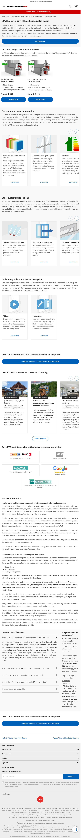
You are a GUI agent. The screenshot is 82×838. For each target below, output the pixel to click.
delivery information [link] (64, 812)
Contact (4, 758)
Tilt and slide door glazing (13, 242)
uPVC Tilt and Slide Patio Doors (15, 738)
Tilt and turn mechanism (42, 242)
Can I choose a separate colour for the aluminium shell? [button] (23, 675)
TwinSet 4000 (7, 81)
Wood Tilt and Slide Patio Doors (65, 738)
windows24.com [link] (22, 836)
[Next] (76, 132)
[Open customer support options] (75, 829)
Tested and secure (8, 767)
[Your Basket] (76, 6)
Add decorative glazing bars (43, 156)
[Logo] (17, 6)
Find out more (6, 754)
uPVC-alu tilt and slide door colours (14, 157)
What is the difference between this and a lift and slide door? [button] (24, 682)
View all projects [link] (40, 438)
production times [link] (25, 826)
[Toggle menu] (4, 6)
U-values (65, 156)
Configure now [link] (40, 41)
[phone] (70, 6)
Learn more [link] (15, 182)
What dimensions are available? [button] (13, 689)
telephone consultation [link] (67, 682)
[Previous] (70, 132)
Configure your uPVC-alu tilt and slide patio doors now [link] (40, 361)
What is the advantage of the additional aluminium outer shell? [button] (25, 668)
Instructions (37, 316)
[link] (40, 799)
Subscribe (71, 776)
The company (6, 749)
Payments (5, 763)
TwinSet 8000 (34, 81)
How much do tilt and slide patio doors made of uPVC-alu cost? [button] (25, 637)
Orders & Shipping (8, 745)
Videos (5, 316)
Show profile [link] (13, 99)
